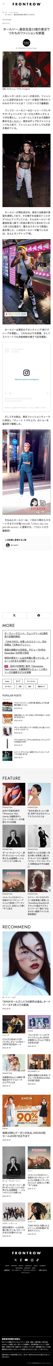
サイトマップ (25, 1273)
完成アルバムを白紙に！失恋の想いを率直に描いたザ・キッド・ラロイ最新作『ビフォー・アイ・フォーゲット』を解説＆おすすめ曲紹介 (39, 859)
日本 (20, 687)
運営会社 (7, 1270)
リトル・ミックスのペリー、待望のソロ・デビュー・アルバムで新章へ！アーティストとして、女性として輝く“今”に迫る (13, 903)
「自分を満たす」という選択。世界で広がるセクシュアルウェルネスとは (39, 813)
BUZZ (33, 1268)
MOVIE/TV (28, 1266)
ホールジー (15, 121)
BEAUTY (21, 1266)
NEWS (7, 1266)
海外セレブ (41, 687)
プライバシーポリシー (30, 1270)
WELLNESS (19, 1268)
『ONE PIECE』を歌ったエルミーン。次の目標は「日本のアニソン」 (25, 643)
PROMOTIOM (7, 807)
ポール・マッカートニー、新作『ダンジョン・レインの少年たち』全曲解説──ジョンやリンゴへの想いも (13, 857)
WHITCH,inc (36, 1363)
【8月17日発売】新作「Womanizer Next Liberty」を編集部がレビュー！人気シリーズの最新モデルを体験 (26, 669)
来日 (29, 687)
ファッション (13, 12)
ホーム (4, 12)
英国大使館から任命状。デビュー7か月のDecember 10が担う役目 (24, 651)
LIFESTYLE (27, 1268)
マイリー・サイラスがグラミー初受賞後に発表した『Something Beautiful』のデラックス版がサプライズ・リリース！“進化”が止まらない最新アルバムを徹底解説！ (38, 906)
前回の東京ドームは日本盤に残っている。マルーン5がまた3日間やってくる (26, 659)
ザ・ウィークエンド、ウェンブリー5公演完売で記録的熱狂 (26, 635)
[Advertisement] (26, 581)
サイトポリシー (16, 1270)
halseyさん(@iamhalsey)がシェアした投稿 (22, 408)
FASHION (14, 1266)
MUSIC (36, 1266)
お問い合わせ (43, 1270)
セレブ (18, 681)
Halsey (7, 681)
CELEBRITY (43, 1266)
